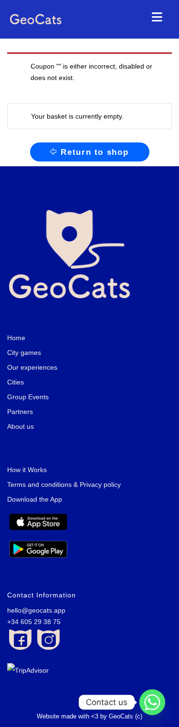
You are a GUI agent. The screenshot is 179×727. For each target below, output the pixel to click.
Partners (20, 411)
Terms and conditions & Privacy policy (64, 484)
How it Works (27, 470)
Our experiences (32, 367)
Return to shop (94, 152)
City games (24, 352)
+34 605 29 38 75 (34, 622)
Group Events (28, 397)
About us (20, 426)
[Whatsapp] (152, 702)
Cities (15, 382)
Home (16, 338)
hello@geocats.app (36, 610)
